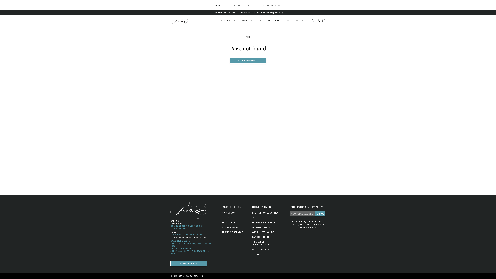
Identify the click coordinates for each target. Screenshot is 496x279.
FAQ (254, 217)
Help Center (229, 222)
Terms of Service (232, 232)
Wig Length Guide (263, 232)
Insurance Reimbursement (261, 243)
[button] (228, 20)
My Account (229, 213)
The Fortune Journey (265, 213)
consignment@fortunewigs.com (189, 237)
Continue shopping (248, 61)
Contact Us (259, 254)
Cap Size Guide (260, 237)
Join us (320, 214)
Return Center (261, 227)
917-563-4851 (178, 223)
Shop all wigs (188, 263)
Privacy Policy (231, 227)
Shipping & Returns (263, 222)
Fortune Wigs (184, 276)
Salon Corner (260, 249)
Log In (225, 217)
